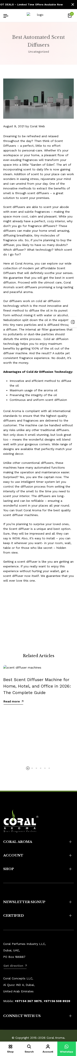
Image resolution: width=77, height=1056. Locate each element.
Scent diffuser (19, 528)
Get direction (13, 965)
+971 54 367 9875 (28, 1001)
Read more (11, 701)
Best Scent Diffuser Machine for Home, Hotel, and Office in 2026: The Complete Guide (37, 686)
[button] (28, 768)
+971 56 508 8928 (57, 1001)
